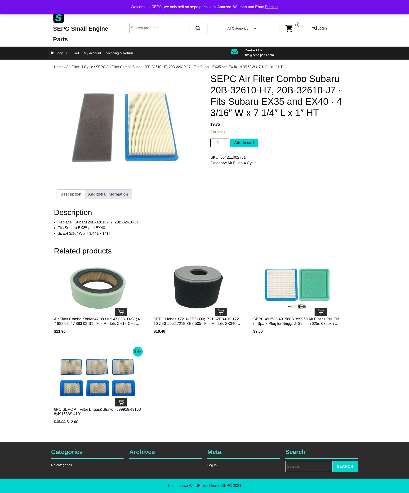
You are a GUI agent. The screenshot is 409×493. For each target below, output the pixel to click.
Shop (59, 53)
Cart (76, 53)
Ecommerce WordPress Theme (194, 486)
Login (322, 28)
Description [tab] (71, 194)
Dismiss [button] (271, 7)
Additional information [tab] (108, 194)
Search (198, 28)
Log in (212, 465)
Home (58, 67)
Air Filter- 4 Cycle (79, 67)
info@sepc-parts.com (259, 55)
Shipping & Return (119, 53)
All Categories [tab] (237, 28)
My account (92, 53)
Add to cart (244, 143)
